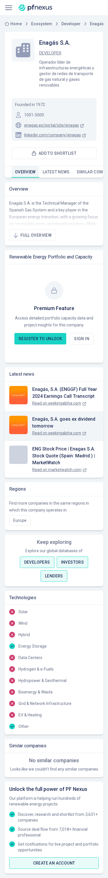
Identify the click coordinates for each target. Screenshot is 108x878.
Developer (50, 53)
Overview (25, 172)
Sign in (81, 338)
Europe (19, 520)
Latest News (56, 172)
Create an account (54, 863)
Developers (37, 562)
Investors (72, 562)
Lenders (54, 576)
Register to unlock (40, 338)
